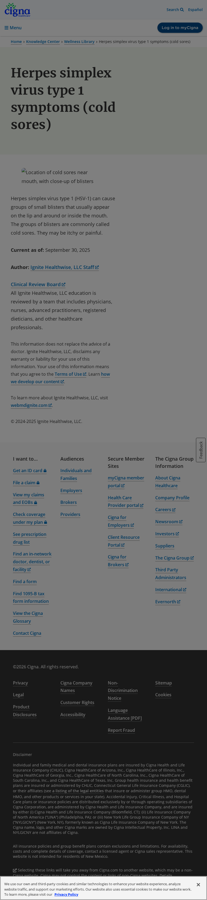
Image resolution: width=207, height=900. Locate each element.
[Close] (198, 885)
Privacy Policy (66, 894)
